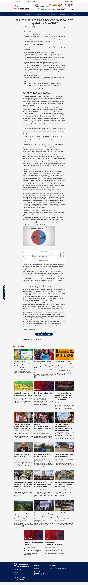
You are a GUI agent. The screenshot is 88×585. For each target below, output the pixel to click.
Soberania (18, 14)
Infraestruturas (28, 14)
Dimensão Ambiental (65, 14)
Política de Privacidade (20, 577)
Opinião (15, 396)
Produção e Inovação (40, 14)
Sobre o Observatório (18, 1)
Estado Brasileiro (31, 26)
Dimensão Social (52, 14)
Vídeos (24, 1)
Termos (15, 575)
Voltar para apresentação (29, 329)
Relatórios (34, 1)
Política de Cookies (19, 579)
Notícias (29, 1)
